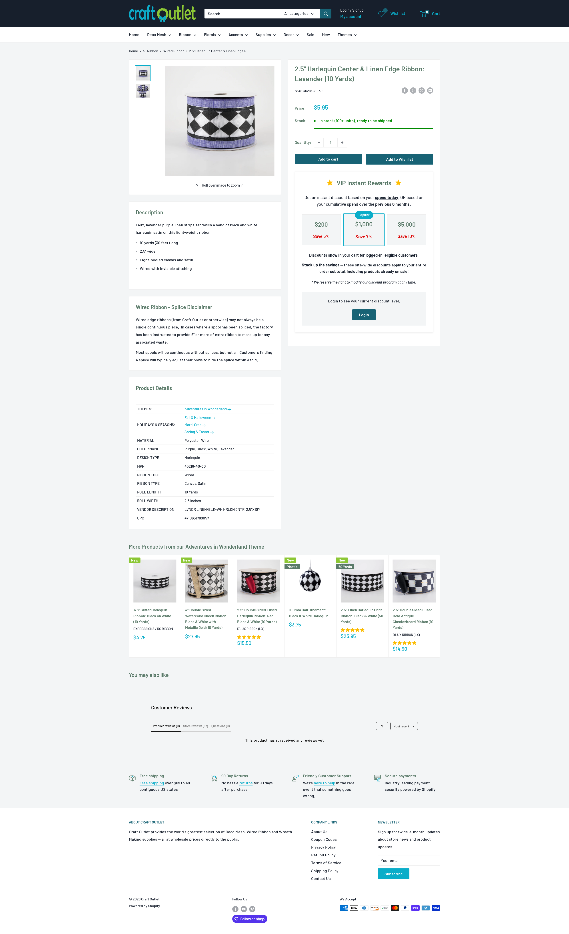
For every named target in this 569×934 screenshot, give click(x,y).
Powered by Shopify (144, 906)
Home (134, 34)
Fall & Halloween (198, 417)
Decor (289, 34)
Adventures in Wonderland (205, 409)
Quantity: (303, 142)
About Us (319, 831)
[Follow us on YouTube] (244, 908)
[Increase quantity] (342, 142)
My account (350, 16)
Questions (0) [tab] (220, 726)
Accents (235, 34)
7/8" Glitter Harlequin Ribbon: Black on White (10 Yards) (152, 616)
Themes (345, 34)
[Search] (325, 13)
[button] (249, 636)
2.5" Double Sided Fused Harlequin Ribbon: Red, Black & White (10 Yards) (257, 616)
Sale (310, 34)
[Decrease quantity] (318, 142)
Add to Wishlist (399, 159)
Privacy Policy (323, 847)
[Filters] (382, 726)
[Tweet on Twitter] (422, 90)
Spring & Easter (197, 431)
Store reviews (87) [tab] (195, 726)
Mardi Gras (193, 424)
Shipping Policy (325, 870)
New (326, 34)
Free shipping (152, 782)
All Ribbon (150, 51)
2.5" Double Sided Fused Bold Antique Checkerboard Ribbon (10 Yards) (413, 619)
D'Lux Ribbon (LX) (250, 629)
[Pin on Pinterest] (413, 90)
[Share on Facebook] (405, 90)
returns (246, 782)
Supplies (263, 34)
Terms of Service (326, 862)
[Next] (440, 606)
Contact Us (321, 878)
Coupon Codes (324, 839)
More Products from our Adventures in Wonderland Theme (196, 546)
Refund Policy (323, 854)
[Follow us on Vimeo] (252, 908)
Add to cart (328, 159)
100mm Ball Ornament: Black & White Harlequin (308, 613)
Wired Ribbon (173, 51)
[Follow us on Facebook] (235, 908)
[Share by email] (430, 90)
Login (364, 314)
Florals (210, 34)
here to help (324, 782)
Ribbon (185, 34)
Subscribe (394, 873)
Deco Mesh (156, 34)
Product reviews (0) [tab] (166, 726)
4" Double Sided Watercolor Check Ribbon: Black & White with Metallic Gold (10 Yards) (206, 619)
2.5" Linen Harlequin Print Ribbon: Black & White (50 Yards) (362, 616)
